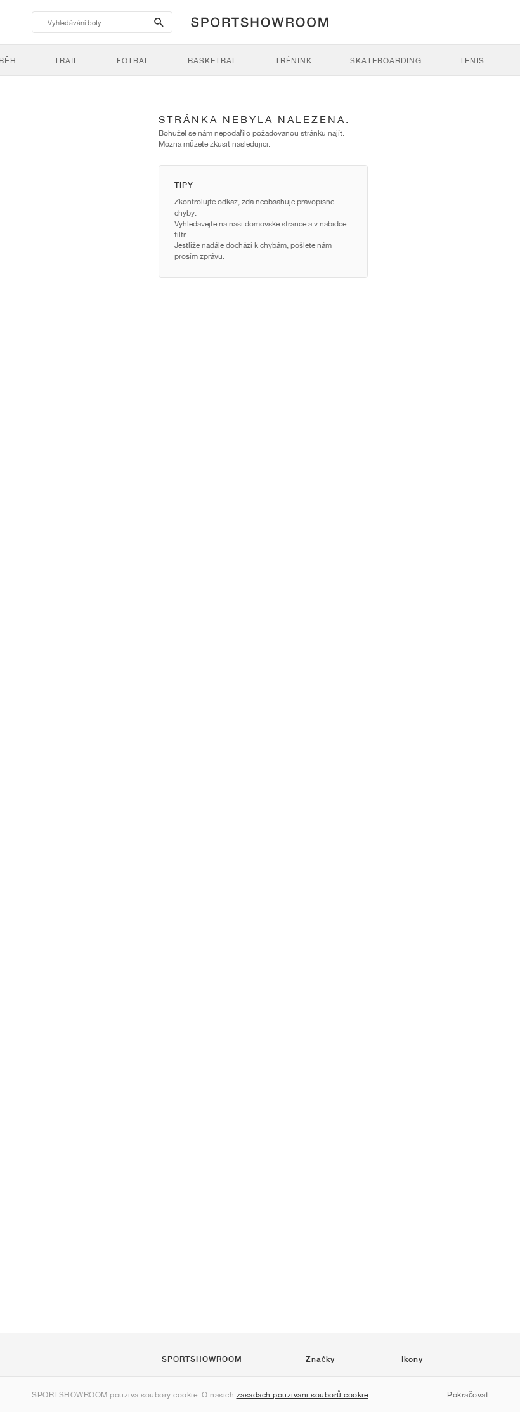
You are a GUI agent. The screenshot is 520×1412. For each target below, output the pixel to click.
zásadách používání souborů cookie (302, 1394)
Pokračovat (467, 1394)
